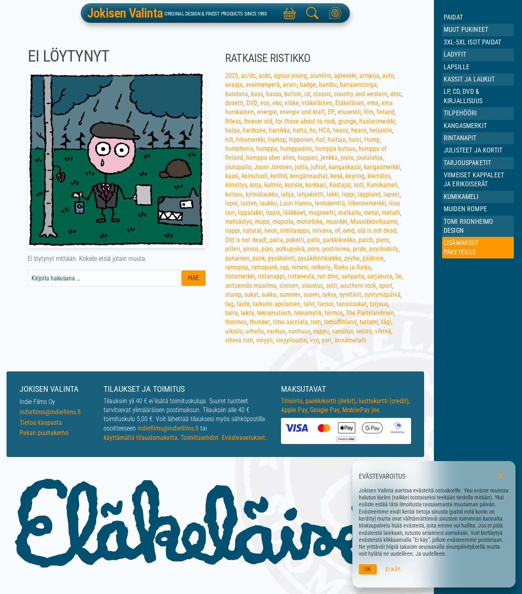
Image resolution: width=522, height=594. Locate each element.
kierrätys (378, 176)
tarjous (378, 304)
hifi (229, 140)
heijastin (380, 130)
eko (277, 103)
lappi (348, 194)
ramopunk (264, 267)
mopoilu (283, 221)
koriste (294, 185)
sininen (289, 285)
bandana (236, 94)
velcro (364, 331)
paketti (295, 240)
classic (322, 94)
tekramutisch (274, 313)
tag (229, 304)
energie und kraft (302, 112)
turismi (369, 322)
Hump (372, 140)
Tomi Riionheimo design (468, 226)
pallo (313, 240)
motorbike (309, 221)
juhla (301, 167)
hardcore (254, 130)
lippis (273, 212)
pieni (382, 240)
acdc (265, 75)
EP (331, 112)
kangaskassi (345, 167)
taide (243, 304)
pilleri (232, 249)
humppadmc (296, 148)
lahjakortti (310, 194)
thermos (236, 322)
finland (385, 112)
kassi (232, 176)
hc (313, 130)
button (292, 94)
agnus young (290, 75)
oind (348, 230)
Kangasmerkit (465, 126)
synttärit (350, 294)
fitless (233, 121)
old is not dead (376, 230)
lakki (333, 194)
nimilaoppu (295, 230)
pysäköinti (281, 258)
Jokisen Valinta (125, 13)
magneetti (321, 212)
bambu (328, 84)
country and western (360, 94)
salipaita (352, 276)
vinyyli (264, 340)
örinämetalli (350, 340)
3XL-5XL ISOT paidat (472, 42)
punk (258, 258)
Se (398, 276)
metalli (391, 212)
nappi (232, 230)
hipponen (301, 140)
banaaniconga (358, 84)
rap (284, 267)
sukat (251, 294)
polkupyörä (290, 249)
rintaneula (301, 276)
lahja (287, 194)
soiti (331, 285)
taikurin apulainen (277, 304)
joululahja (369, 157)
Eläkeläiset (349, 103)
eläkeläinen (317, 103)
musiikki (336, 221)
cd (307, 94)
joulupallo (238, 167)
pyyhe (352, 258)
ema (372, 103)
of (337, 230)
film (369, 112)
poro (313, 249)
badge (308, 84)
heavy (340, 130)
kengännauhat (308, 176)
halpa (232, 130)
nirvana (322, 230)
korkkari (315, 185)
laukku (268, 203)
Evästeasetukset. (244, 438)
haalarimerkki (377, 121)
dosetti (234, 103)
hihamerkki (250, 140)
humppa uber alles (270, 157)
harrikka (279, 130)
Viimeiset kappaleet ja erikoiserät (474, 179)
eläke (292, 103)
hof (320, 140)
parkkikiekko (339, 240)
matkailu (349, 212)
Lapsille (456, 67)
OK (368, 569)
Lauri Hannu (296, 203)
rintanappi (271, 276)
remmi (300, 267)
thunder (260, 322)
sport (385, 285)
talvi (309, 304)
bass (257, 94)
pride (359, 249)
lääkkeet (294, 212)
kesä (336, 176)
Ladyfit (455, 54)
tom (316, 322)
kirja (255, 185)
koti (359, 185)
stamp (233, 294)
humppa (266, 148)
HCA (324, 130)
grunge (347, 121)
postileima (336, 249)
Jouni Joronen (273, 167)
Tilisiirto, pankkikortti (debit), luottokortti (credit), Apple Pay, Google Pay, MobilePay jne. (345, 405)
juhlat (318, 167)
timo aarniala (290, 322)
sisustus (312, 285)
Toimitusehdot (199, 438)
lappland (369, 194)
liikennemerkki (367, 203)
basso (273, 94)
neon (270, 230)
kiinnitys (236, 185)
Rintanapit (460, 138)
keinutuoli (254, 176)
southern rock (358, 285)
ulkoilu (234, 331)
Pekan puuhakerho (44, 433)
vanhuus (299, 331)
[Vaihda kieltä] (335, 13)
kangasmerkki (382, 167)
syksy (329, 294)
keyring (355, 176)
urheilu (255, 331)
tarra (231, 313)
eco (265, 103)
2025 (231, 75)
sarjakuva (379, 276)
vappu (321, 331)
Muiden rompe (465, 209)
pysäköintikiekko (319, 258)
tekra (247, 313)
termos (334, 313)
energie (267, 112)
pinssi (251, 249)
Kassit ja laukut (469, 79)
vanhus (276, 331)
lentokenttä (330, 203)
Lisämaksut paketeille (461, 247)
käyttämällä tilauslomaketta (140, 438)
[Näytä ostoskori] (289, 13)
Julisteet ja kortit (473, 150)
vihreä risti (239, 340)
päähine (373, 258)
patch (365, 240)
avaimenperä (263, 84)
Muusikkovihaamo (374, 221)
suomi (311, 294)
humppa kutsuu (335, 148)
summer (290, 294)
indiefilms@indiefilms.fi (50, 412)
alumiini (320, 75)
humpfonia (239, 148)
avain (290, 84)
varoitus (342, 331)
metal (371, 212)
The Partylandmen (370, 313)
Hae (193, 278)
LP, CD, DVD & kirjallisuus (463, 96)
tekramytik (308, 313)
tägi (386, 322)
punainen (237, 258)
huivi (355, 140)
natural (252, 230)
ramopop (236, 267)
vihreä (383, 331)
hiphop (277, 140)
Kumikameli (461, 197)
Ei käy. (393, 569)
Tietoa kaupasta (41, 422)
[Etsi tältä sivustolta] (312, 13)
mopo (262, 221)
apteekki (345, 75)
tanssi (326, 304)
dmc (395, 94)
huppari (308, 157)
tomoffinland (340, 322)
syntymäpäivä (382, 294)
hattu (300, 130)
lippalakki (250, 212)
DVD (251, 103)
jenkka (329, 157)
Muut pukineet (466, 29)
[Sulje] (501, 476)
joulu (347, 157)
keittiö (278, 176)
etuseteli (349, 112)
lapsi (231, 203)
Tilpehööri (460, 113)
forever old (258, 121)
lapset (391, 194)
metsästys (238, 221)
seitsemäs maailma (250, 285)
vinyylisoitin (291, 340)
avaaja (234, 84)
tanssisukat (351, 304)
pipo (267, 249)
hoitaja (336, 140)
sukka (268, 294)
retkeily (321, 267)
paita (276, 240)
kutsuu (234, 194)
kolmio (273, 185)
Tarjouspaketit (467, 163)
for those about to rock (305, 121)
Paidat (453, 17)
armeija (369, 75)
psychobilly (383, 249)
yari (327, 340)
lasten (249, 203)
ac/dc (248, 75)
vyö (314, 340)
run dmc (327, 276)
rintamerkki (240, 276)
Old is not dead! (246, 240)
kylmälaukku (262, 194)
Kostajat (340, 185)
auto (388, 75)
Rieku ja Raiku (352, 267)
